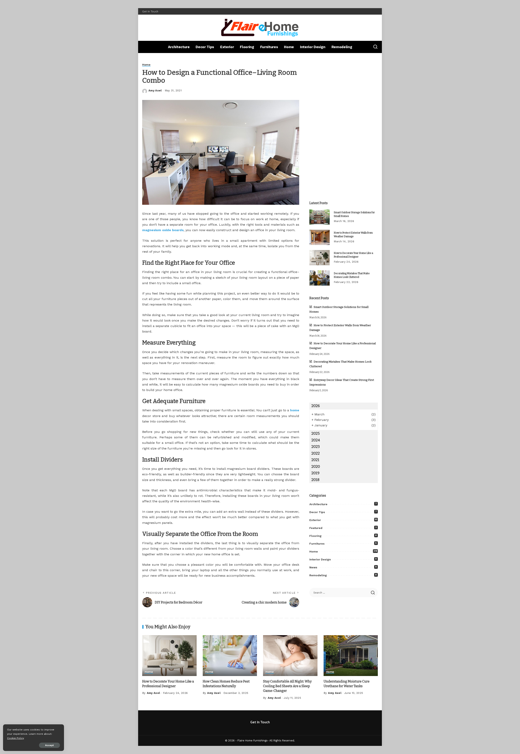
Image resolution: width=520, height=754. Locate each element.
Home (146, 64)
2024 (315, 440)
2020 (315, 466)
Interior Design (320, 559)
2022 (315, 453)
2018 (315, 480)
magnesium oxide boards (163, 230)
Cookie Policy (15, 738)
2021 (315, 460)
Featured (315, 528)
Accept (49, 745)
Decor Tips (317, 512)
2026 (315, 406)
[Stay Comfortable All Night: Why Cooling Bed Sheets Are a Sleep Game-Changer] (290, 655)
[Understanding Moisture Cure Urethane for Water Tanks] (351, 655)
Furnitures (317, 543)
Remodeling (318, 575)
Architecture (318, 504)
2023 (315, 446)
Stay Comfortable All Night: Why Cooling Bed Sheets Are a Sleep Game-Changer (287, 686)
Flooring (315, 535)
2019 (315, 473)
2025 (315, 433)
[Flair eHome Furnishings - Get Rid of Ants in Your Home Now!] (260, 28)
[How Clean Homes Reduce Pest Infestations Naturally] (230, 655)
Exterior (315, 520)
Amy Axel (155, 90)
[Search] (375, 47)
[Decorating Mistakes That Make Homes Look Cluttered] (319, 278)
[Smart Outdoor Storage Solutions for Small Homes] (319, 217)
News (313, 567)
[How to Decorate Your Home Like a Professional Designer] (319, 257)
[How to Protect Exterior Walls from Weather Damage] (319, 237)
